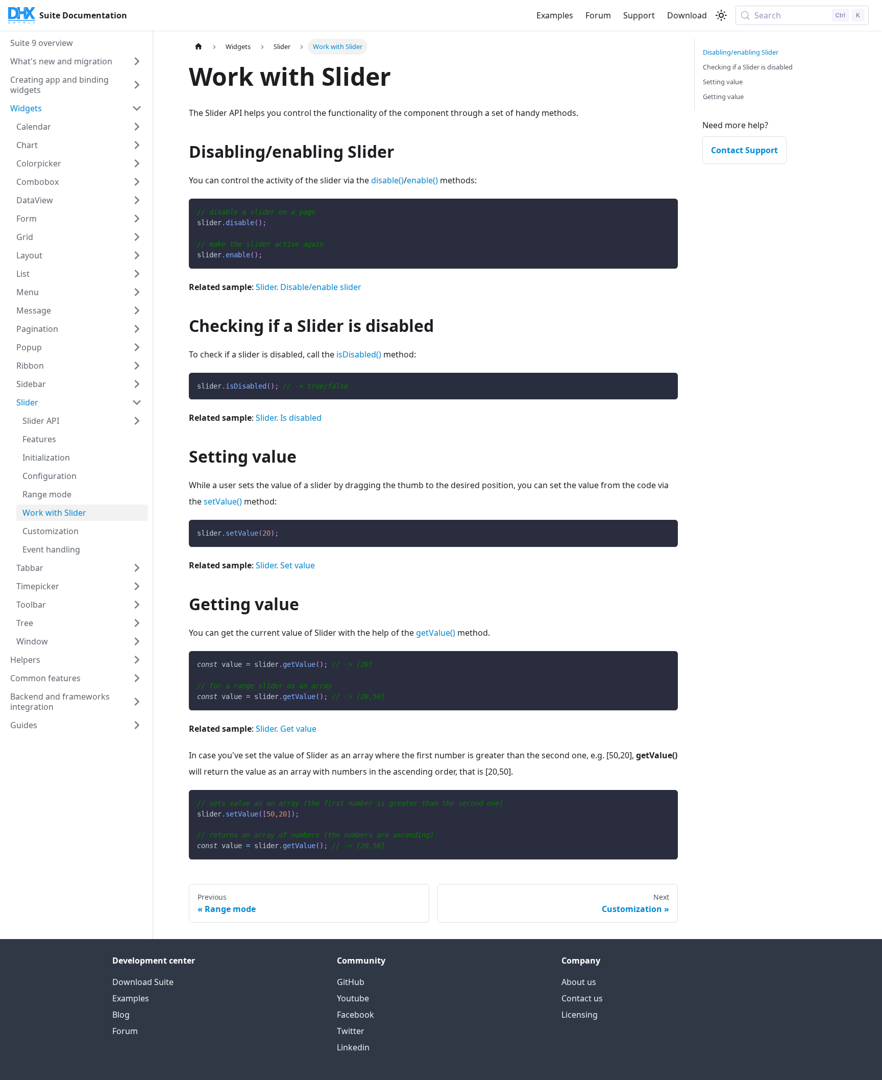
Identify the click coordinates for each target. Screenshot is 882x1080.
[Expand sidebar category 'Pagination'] (137, 329)
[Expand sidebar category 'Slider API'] (137, 421)
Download (687, 15)
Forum (598, 15)
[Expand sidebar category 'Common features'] (137, 678)
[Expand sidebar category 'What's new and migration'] (137, 61)
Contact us (582, 998)
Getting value (723, 96)
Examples (554, 15)
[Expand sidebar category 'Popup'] (137, 347)
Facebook (355, 1014)
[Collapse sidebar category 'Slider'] (137, 402)
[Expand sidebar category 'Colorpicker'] (137, 163)
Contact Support (744, 150)
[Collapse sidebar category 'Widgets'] (137, 108)
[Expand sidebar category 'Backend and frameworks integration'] (137, 701)
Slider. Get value (286, 728)
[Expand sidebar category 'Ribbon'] (137, 365)
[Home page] (198, 47)
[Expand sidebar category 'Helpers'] (137, 660)
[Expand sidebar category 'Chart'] (137, 145)
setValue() (223, 501)
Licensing (579, 1014)
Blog (121, 1014)
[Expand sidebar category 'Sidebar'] (137, 384)
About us (578, 982)
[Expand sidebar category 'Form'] (137, 218)
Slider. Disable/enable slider (308, 287)
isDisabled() (358, 354)
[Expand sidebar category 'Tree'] (137, 623)
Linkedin (353, 1047)
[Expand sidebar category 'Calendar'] (137, 126)
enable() (422, 180)
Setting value (723, 81)
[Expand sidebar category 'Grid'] (137, 237)
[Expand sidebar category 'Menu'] (137, 292)
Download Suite (143, 982)
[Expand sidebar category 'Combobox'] (137, 182)
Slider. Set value (285, 565)
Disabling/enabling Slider (740, 52)
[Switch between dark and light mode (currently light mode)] (721, 15)
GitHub (350, 982)
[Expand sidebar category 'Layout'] (137, 255)
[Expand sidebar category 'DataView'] (137, 200)
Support (639, 15)
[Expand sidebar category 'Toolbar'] (137, 604)
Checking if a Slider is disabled (748, 66)
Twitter (350, 1031)
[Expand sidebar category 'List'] (137, 274)
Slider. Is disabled (289, 417)
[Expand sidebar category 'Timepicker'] (137, 586)
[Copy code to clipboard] (665, 211)
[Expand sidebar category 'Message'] (137, 310)
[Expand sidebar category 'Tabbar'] (137, 568)
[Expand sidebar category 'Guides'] (137, 725)
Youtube (353, 998)
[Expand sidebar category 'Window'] (137, 641)
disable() (387, 180)
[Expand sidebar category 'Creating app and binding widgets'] (137, 84)
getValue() (435, 632)
